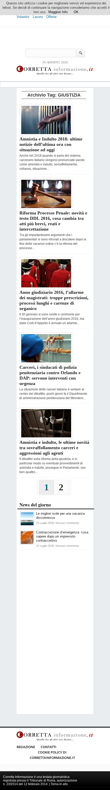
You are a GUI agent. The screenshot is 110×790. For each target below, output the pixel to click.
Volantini (23, 17)
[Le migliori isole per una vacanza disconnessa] (27, 525)
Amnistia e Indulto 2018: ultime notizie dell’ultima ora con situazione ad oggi (50, 144)
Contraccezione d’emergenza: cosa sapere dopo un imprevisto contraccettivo (62, 536)
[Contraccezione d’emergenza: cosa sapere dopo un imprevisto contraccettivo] (27, 544)
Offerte (51, 17)
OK (76, 12)
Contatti (48, 747)
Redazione (26, 747)
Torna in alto (59, 784)
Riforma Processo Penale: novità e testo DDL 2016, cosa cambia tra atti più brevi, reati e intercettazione (53, 221)
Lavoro (38, 17)
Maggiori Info (58, 12)
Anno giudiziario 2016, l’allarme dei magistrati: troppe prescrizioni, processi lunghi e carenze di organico (54, 300)
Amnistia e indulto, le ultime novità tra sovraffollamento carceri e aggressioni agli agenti (54, 448)
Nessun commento (67, 522)
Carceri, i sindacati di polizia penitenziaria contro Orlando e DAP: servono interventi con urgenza (50, 375)
